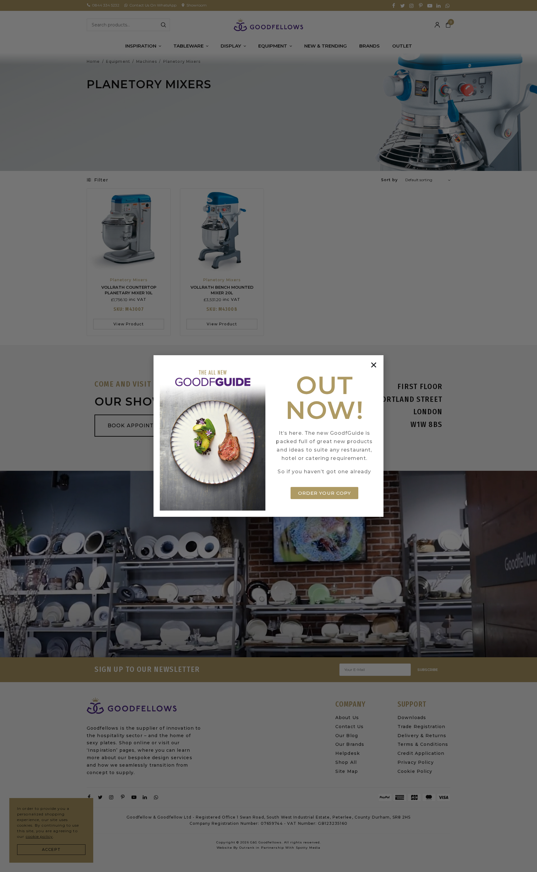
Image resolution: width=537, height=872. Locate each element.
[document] (268, 436)
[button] (373, 365)
